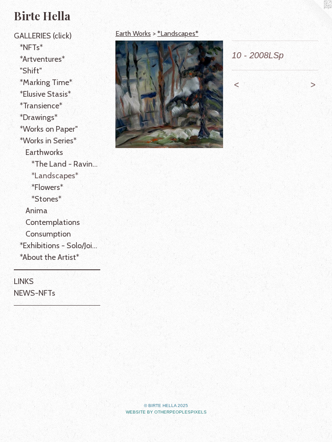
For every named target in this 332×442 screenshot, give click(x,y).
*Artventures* (42, 59)
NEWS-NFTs (34, 293)
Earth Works (133, 33)
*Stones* (46, 199)
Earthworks (44, 152)
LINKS (24, 281)
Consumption (48, 234)
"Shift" (31, 71)
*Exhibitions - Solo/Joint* (60, 245)
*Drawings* (38, 117)
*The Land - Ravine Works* (66, 164)
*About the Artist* (49, 257)
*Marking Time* (46, 82)
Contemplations (53, 222)
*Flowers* (47, 187)
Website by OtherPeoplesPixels (166, 412)
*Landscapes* (55, 175)
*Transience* (41, 105)
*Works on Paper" (49, 129)
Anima (37, 210)
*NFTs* (31, 47)
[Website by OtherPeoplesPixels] (314, 17)
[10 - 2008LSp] (169, 94)
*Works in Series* (48, 140)
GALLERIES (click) (43, 36)
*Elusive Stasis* (45, 94)
